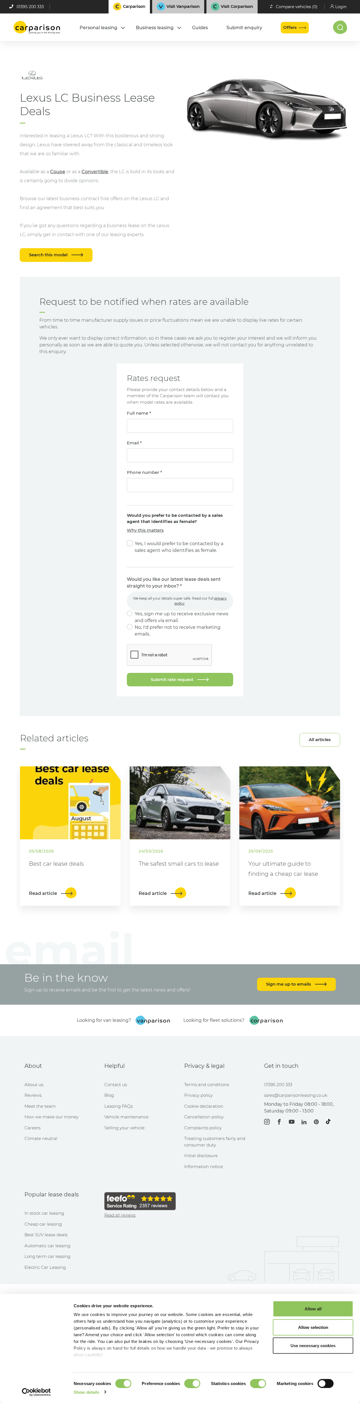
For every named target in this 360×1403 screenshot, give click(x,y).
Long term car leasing (47, 1256)
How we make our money (51, 1116)
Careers (32, 1127)
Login (340, 6)
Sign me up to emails (289, 984)
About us (33, 1084)
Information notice (203, 1166)
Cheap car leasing (43, 1224)
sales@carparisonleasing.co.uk (295, 1095)
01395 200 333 (30, 6)
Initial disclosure (201, 1155)
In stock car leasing (44, 1213)
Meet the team (40, 1106)
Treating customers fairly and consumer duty (214, 1142)
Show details (86, 1392)
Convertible (95, 171)
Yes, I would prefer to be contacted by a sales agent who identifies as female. (179, 547)
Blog (109, 1095)
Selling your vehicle (124, 1127)
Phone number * (144, 472)
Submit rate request (172, 679)
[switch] (192, 1383)
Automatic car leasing (47, 1245)
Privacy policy (198, 1095)
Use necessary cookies (313, 1345)
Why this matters (145, 530)
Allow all (313, 1308)
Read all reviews (120, 1215)
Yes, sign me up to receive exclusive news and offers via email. (181, 617)
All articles (320, 739)
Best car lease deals (56, 863)
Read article (43, 893)
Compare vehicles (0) (297, 6)
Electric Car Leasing (45, 1267)
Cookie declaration (203, 1106)
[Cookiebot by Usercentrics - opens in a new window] (36, 1392)
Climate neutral (40, 1138)
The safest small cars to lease (179, 863)
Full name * (139, 413)
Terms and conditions (206, 1084)
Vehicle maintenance (126, 1116)
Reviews (33, 1095)
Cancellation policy (204, 1116)
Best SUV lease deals (46, 1234)
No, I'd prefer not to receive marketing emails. (177, 631)
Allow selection (313, 1327)
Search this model (49, 254)
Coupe (57, 171)
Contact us (115, 1084)
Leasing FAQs (118, 1106)
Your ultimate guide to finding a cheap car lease (283, 868)
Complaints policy (203, 1127)
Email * (134, 442)
